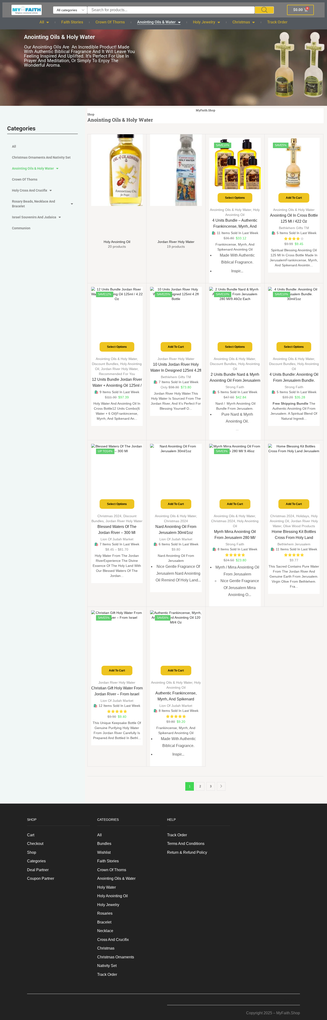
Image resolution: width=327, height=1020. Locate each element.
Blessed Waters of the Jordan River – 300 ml (116, 530)
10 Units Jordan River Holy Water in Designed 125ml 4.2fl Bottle (175, 370)
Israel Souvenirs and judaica (34, 217)
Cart (30, 835)
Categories (36, 861)
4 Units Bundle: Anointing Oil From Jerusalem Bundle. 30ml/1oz (294, 380)
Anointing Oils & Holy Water (33, 168)
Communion (21, 228)
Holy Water (106, 887)
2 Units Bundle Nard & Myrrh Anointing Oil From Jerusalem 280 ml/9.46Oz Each (235, 380)
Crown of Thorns (110, 22)
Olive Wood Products (299, 526)
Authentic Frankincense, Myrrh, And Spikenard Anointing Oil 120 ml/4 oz (175, 699)
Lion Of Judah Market (117, 539)
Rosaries (105, 913)
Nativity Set (107, 966)
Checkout (35, 844)
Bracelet (104, 922)
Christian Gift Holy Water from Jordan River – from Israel (117, 691)
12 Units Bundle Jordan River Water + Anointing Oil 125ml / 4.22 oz (117, 385)
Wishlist (104, 852)
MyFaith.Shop (205, 110)
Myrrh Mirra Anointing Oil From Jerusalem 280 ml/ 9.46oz (235, 538)
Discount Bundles (105, 364)
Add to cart (294, 197)
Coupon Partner (40, 878)
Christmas (241, 22)
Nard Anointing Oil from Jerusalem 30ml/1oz (175, 530)
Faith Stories (72, 22)
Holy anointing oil (112, 896)
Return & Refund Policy (187, 852)
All (41, 22)
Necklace (105, 931)
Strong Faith (235, 387)
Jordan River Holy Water (119, 369)
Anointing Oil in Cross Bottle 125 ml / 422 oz (294, 218)
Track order (277, 22)
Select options (235, 197)
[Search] (264, 10)
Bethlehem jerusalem (293, 544)
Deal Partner (38, 870)
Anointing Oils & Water (156, 22)
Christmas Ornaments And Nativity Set (41, 157)
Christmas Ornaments (115, 957)
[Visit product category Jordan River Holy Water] (176, 185)
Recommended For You (117, 374)
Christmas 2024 (109, 516)
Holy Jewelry (204, 22)
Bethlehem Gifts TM (294, 228)
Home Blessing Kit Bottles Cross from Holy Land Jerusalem (294, 538)
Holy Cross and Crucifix (29, 190)
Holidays (302, 516)
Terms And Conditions (185, 844)
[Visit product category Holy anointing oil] (117, 185)
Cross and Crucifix (113, 940)
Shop (90, 114)
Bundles (104, 844)
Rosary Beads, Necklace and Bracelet (33, 203)
